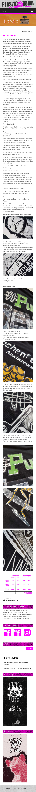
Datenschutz (24, 788)
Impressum (11, 788)
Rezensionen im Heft (12, 599)
